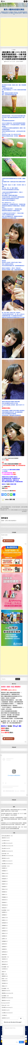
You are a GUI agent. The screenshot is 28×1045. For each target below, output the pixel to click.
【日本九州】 (4, 1005)
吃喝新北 (4, 876)
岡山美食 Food (5, 848)
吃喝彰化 (4, 894)
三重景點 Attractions (6, 860)
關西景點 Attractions (6, 997)
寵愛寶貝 (4, 976)
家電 (3, 971)
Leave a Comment (20, 61)
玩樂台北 (4, 917)
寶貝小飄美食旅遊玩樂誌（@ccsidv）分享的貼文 (14, 791)
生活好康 (4, 968)
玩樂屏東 (4, 949)
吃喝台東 (4, 907)
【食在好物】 (4, 957)
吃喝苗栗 (4, 886)
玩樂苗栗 (4, 930)
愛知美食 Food (5, 858)
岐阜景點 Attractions (6, 863)
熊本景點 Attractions (6, 1007)
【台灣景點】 (4, 910)
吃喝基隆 (4, 870)
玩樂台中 (4, 933)
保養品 (14, 49)
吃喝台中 (4, 889)
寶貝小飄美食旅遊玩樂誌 (14, 9)
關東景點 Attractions (6, 993)
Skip (17, 1042)
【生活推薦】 (4, 966)
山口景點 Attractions (6, 843)
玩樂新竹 (4, 928)
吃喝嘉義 (4, 897)
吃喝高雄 (4, 902)
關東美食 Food (5, 990)
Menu (4, 1)
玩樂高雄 (4, 946)
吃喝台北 (4, 873)
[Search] (26, 1)
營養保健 (4, 964)
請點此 (11, 732)
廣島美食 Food (5, 837)
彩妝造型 (4, 980)
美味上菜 (4, 961)
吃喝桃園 (4, 881)
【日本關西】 (4, 995)
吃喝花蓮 (4, 905)
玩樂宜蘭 (4, 922)
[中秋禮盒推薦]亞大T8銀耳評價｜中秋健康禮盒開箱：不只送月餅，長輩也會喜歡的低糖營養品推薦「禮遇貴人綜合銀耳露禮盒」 (13, 819)
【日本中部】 (4, 853)
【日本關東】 (4, 988)
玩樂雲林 (4, 912)
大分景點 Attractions (6, 1012)
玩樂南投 (4, 936)
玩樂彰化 (4, 938)
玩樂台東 (4, 954)
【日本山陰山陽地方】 (5, 835)
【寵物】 (3, 974)
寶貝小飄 (7, 61)
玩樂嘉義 (4, 941)
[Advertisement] (14, 32)
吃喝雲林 (4, 868)
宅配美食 (4, 959)
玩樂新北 (4, 920)
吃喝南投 (4, 891)
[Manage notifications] (24, 1042)
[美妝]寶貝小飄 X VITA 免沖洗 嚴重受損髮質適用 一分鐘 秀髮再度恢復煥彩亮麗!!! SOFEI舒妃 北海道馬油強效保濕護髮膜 (14, 55)
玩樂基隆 (4, 914)
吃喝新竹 (4, 884)
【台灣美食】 (4, 866)
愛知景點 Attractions (6, 855)
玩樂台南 (4, 943)
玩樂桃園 (4, 925)
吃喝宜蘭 (4, 878)
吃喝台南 (4, 899)
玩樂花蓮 (4, 951)
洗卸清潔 (4, 983)
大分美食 (4, 1015)
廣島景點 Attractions (6, 851)
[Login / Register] (24, 1)
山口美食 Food (5, 840)
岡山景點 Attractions (6, 845)
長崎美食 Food (5, 1018)
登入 (8, 520)
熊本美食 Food (5, 1010)
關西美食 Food (5, 1000)
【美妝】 (3, 978)
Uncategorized (4, 1002)
